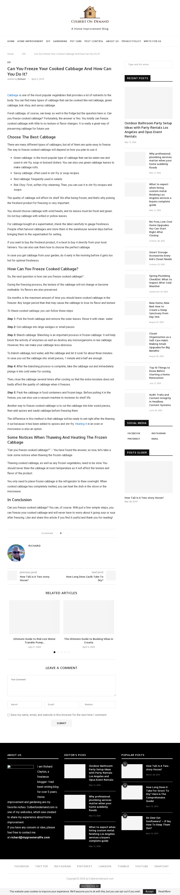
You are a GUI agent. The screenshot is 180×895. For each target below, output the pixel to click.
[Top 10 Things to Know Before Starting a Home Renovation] (135, 373)
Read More (164, 891)
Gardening (60, 41)
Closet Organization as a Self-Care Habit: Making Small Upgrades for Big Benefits (160, 342)
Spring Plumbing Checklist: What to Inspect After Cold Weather (160, 281)
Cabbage (12, 95)
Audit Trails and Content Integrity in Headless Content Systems (160, 400)
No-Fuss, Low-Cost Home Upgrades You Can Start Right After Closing (160, 228)
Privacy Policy (131, 41)
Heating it (81, 424)
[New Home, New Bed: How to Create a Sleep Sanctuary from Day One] (135, 308)
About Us (112, 41)
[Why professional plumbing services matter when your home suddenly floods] (135, 159)
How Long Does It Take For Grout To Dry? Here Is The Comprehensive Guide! (157, 794)
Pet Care (76, 41)
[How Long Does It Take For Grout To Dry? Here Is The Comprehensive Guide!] (132, 792)
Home (11, 41)
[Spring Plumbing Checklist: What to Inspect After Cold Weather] (135, 281)
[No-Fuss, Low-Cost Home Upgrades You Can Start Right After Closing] (135, 227)
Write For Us (152, 41)
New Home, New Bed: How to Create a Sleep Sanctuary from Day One (159, 309)
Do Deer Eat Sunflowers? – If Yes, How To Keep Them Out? (158, 823)
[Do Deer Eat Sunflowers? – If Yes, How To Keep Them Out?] (132, 823)
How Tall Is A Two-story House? (144, 497)
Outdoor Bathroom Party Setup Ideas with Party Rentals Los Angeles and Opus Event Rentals (148, 129)
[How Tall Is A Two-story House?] (149, 477)
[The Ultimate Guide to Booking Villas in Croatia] (88, 617)
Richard (21, 79)
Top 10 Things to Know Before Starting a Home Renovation (159, 372)
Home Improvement (30, 41)
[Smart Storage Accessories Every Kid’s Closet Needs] (135, 258)
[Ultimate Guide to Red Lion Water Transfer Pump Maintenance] (34, 617)
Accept (149, 891)
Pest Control (94, 41)
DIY (48, 41)
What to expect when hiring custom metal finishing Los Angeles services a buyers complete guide (160, 194)
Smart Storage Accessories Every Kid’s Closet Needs (160, 256)
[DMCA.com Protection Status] (90, 885)
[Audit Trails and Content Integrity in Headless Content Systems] (135, 400)
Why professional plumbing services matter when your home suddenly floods (160, 160)
